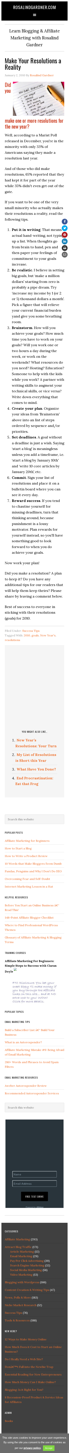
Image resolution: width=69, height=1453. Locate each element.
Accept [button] (48, 1448)
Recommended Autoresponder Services (32, 1093)
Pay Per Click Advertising (27, 1261)
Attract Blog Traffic (18, 1247)
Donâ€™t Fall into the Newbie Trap (29, 1367)
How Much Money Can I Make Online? (30, 1382)
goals (35, 635)
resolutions (12, 640)
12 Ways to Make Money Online (26, 1339)
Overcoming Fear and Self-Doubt (27, 879)
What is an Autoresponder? (23, 1042)
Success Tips (31, 630)
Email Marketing (21, 1256)
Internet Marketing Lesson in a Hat (29, 886)
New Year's (48, 635)
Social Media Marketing (26, 1270)
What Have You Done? (36, 769)
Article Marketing (22, 1251)
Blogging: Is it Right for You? (24, 1389)
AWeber (40, 1207)
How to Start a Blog (18, 848)
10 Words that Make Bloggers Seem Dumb (33, 863)
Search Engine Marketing (27, 1265)
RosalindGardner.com (34, 7)
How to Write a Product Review (26, 856)
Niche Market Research (20, 1305)
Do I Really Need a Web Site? (24, 1359)
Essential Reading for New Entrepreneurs (33, 1374)
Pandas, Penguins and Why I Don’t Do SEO (33, 871)
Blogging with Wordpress (22, 1282)
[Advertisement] (34, 686)
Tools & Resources (17, 1320)
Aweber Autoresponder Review (26, 1085)
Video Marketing (21, 1274)
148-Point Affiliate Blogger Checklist (29, 917)
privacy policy (32, 1447)
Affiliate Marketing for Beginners (27, 840)
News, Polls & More (18, 1297)
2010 (27, 635)
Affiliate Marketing (17, 1239)
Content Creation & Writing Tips (27, 1290)
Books (9, 1421)
